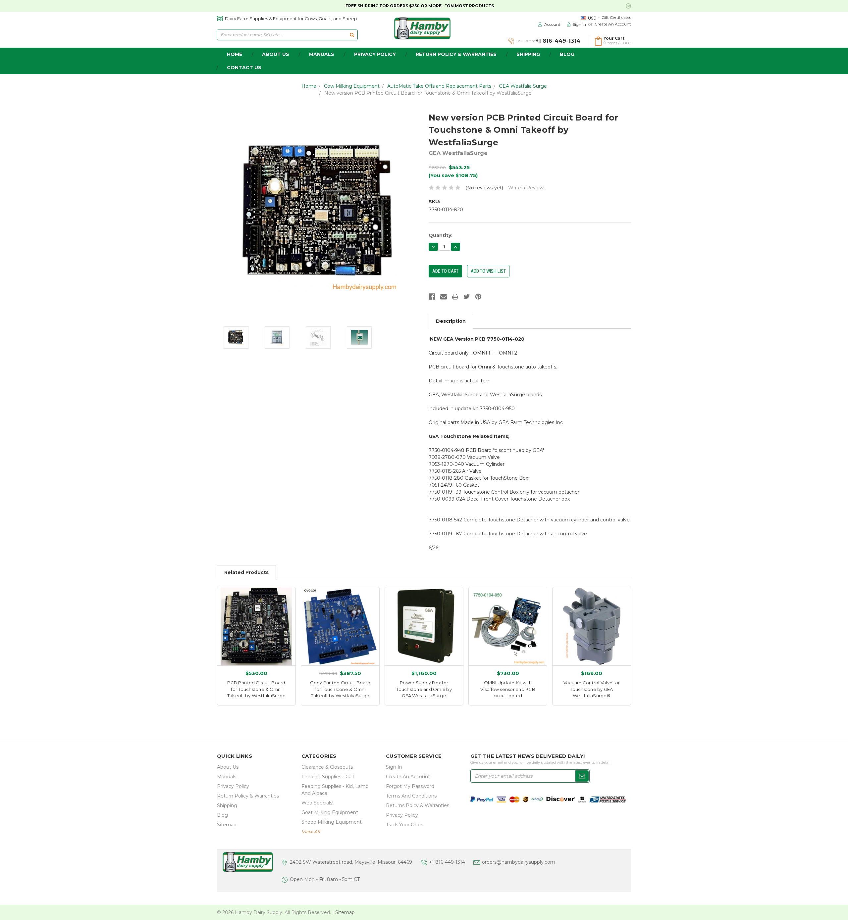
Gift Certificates (616, 17)
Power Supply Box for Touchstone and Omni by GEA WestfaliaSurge (424, 689)
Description (451, 321)
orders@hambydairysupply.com (518, 862)
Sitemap (227, 825)
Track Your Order (405, 825)
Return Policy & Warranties (456, 54)
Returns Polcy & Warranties (417, 805)
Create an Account (613, 24)
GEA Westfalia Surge (523, 86)
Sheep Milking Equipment (331, 822)
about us (275, 54)
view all (310, 832)
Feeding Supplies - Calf (327, 777)
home (234, 54)
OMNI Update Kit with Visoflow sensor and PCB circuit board (507, 689)
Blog (567, 54)
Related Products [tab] (246, 572)
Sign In (394, 767)
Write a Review (526, 188)
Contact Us (244, 68)
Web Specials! (317, 803)
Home (308, 86)
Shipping (528, 54)
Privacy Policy (375, 54)
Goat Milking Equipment (329, 812)
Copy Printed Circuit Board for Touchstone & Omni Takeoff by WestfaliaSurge (340, 689)
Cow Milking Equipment (352, 86)
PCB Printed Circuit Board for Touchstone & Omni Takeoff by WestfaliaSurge (256, 689)
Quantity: (440, 235)
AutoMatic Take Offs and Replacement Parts (439, 86)
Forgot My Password (410, 786)
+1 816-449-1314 (447, 862)
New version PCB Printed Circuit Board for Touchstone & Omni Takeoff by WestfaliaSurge (428, 93)
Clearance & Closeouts (327, 767)
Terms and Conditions (411, 796)
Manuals (321, 54)
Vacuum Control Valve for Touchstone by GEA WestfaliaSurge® (591, 689)
